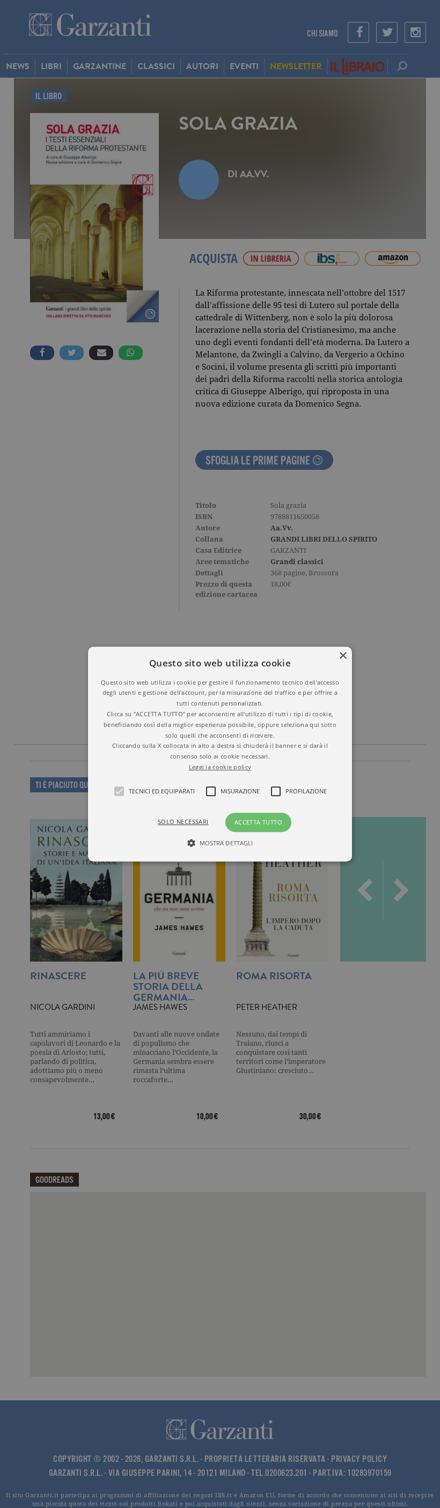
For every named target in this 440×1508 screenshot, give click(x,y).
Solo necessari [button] (183, 821)
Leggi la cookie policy (220, 767)
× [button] (343, 656)
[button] (220, 754)
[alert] (220, 754)
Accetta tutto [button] (258, 822)
